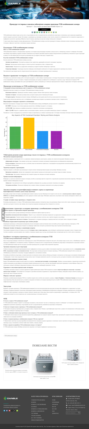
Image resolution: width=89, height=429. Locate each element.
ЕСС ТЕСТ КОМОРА (36, 418)
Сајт (61, 26)
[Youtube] (9, 411)
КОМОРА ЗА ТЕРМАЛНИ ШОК (39, 409)
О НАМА (61, 2)
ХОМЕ (23, 2)
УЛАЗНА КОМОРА (36, 415)
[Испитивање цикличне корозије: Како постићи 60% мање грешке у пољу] (44, 362)
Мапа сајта (59, 426)
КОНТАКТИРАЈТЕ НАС (28, 5)
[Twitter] (12, 411)
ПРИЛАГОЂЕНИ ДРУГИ (37, 420)
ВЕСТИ (55, 2)
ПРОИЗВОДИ (31, 2)
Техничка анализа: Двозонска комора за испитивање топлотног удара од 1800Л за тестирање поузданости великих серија (16, 371)
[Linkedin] (4, 411)
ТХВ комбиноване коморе (10, 335)
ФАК (53, 411)
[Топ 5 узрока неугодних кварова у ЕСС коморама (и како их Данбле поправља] (72, 355)
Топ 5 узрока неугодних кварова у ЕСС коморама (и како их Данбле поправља (73, 363)
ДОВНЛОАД (55, 413)
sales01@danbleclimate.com (78, 405)
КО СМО (54, 409)
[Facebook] (7, 411)
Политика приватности (68, 426)
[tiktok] (15, 411)
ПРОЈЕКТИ (40, 2)
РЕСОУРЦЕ (48, 2)
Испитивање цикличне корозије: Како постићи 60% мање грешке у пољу (44, 377)
